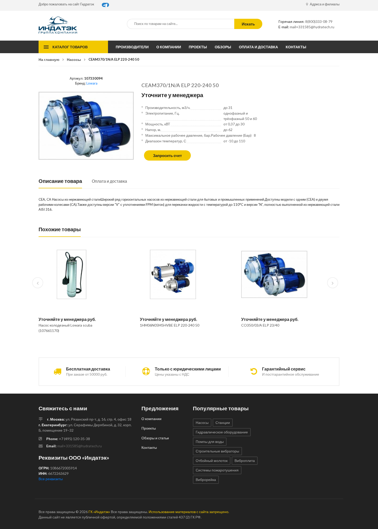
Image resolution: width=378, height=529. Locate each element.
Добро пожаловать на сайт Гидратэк (66, 4)
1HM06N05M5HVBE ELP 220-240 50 (169, 325)
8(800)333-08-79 (318, 21)
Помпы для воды (210, 441)
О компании (168, 47)
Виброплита (245, 460)
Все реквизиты (51, 479)
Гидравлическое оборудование (222, 432)
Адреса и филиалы (324, 4)
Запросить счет (167, 155)
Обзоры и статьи (155, 438)
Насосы (74, 59)
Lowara (91, 83)
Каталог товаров (70, 47)
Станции (222, 422)
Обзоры (223, 47)
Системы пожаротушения (217, 470)
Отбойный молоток (212, 460)
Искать (248, 24)
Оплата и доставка (258, 47)
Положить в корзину (69, 343)
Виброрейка (206, 479)
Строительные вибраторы (217, 451)
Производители (132, 47)
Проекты (198, 47)
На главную (49, 59)
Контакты (296, 47)
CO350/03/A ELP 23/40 (260, 325)
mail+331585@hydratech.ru (312, 27)
